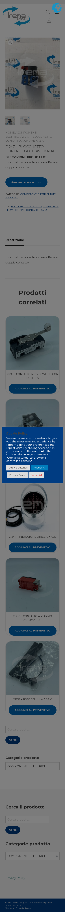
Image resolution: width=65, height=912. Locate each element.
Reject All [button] (36, 475)
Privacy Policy (17, 475)
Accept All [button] (40, 467)
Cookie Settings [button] (17, 467)
